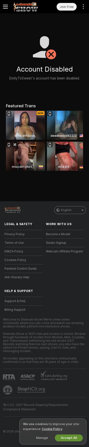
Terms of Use (14, 243)
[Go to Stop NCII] (31, 390)
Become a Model (58, 234)
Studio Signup (56, 243)
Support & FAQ (14, 301)
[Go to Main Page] (27, 6)
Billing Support (14, 309)
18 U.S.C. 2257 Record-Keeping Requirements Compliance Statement (35, 407)
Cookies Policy (15, 260)
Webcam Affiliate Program (64, 251)
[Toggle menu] (5, 6)
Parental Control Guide (20, 268)
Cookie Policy (52, 429)
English (66, 210)
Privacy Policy (14, 234)
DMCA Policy (13, 251)
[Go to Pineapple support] (8, 390)
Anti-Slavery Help (16, 277)
